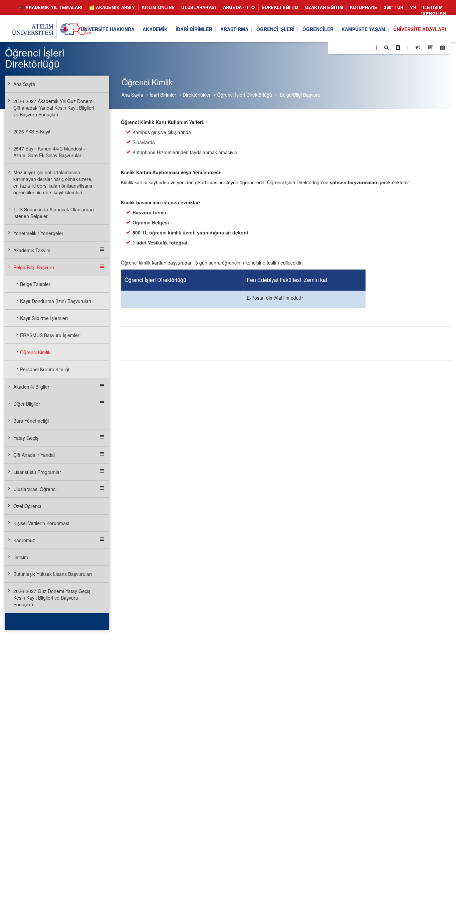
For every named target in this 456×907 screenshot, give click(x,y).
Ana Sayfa (132, 94)
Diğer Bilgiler (26, 403)
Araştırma (234, 29)
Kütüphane (363, 7)
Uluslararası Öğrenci (34, 489)
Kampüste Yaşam (363, 29)
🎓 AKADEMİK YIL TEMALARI (50, 7)
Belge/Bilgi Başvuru (300, 94)
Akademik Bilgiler (31, 386)
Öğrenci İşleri (275, 29)
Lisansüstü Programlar (37, 472)
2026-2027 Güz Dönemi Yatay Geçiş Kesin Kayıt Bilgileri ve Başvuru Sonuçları (51, 598)
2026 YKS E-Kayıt (31, 131)
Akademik (155, 29)
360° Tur (393, 7)
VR (413, 7)
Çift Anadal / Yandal (34, 454)
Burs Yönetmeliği (31, 420)
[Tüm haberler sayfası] (430, 47)
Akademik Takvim (31, 250)
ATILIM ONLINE (158, 7)
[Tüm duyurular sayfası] (418, 47)
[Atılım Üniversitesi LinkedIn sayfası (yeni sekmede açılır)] (351, 47)
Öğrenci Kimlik (35, 352)
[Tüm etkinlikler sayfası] (442, 47)
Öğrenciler (317, 29)
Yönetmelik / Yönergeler (38, 233)
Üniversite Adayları (419, 29)
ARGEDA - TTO (239, 7)
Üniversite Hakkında (108, 29)
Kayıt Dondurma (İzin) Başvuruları (55, 301)
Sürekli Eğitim (280, 7)
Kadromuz (24, 540)
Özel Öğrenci (27, 506)
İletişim (433, 7)
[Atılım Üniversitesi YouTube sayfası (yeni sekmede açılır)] (368, 47)
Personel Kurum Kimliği (44, 369)
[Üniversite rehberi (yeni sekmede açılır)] (398, 47)
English (435, 13)
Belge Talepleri (35, 284)
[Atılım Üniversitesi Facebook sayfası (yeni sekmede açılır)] (334, 47)
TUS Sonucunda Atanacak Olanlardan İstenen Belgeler (53, 212)
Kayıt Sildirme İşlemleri (44, 318)
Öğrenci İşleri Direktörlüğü (244, 94)
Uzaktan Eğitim (324, 7)
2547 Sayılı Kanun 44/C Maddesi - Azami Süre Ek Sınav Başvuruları (49, 152)
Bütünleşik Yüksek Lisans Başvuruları (52, 574)
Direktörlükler (197, 94)
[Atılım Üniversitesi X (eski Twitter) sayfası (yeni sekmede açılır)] (343, 47)
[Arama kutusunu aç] (386, 47)
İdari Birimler (194, 29)
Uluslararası (198, 7)
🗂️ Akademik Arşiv (112, 7)
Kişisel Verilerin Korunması (41, 523)
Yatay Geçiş (25, 437)
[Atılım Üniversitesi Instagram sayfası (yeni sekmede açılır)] (359, 47)
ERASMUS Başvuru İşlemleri (50, 335)
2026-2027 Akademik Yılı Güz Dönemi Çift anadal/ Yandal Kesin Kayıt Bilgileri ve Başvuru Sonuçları (53, 108)
